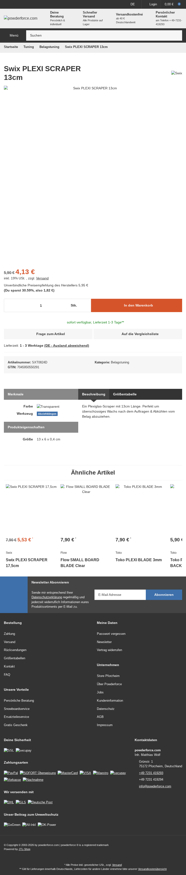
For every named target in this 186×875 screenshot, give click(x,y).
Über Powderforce (109, 685)
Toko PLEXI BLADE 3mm (138, 560)
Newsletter (104, 642)
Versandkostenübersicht (152, 869)
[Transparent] (48, 407)
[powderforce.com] (20, 19)
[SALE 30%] (31, 510)
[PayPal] (11, 773)
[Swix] (176, 72)
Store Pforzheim (108, 676)
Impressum (105, 726)
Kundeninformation (110, 701)
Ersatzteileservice (16, 717)
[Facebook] (168, 847)
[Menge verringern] (9, 305)
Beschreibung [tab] (93, 394)
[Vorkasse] (12, 780)
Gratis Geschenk (16, 726)
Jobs (100, 693)
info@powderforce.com (155, 787)
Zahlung (9, 634)
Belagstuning (121, 363)
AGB (100, 717)
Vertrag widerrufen (109, 650)
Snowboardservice (17, 709)
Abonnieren (164, 595)
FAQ (7, 675)
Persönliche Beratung (19, 701)
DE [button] (133, 4)
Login (153, 4)
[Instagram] (178, 847)
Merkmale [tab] (16, 394)
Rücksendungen (15, 650)
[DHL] (9, 803)
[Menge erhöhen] (86, 305)
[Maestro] (100, 773)
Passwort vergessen (111, 634)
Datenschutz (106, 709)
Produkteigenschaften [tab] (26, 427)
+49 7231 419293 (151, 773)
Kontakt (9, 667)
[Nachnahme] (33, 780)
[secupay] (118, 773)
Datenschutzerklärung (46, 598)
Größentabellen (14, 659)
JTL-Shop (24, 849)
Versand (42, 278)
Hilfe (14, 4)
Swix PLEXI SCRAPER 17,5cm (24, 563)
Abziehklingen (47, 414)
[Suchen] (177, 36)
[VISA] (85, 773)
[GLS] (21, 803)
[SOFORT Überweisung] (38, 773)
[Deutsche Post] (40, 803)
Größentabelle (124, 394)
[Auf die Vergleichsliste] (51, 491)
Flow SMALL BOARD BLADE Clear (86, 563)
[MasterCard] (68, 773)
